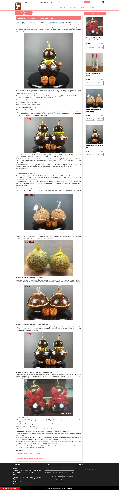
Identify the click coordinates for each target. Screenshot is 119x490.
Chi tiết (101, 47)
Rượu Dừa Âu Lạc (90, 469)
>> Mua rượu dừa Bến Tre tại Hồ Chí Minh (28, 453)
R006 (88, 43)
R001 (88, 151)
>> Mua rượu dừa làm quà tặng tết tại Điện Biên (29, 458)
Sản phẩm (73, 7)
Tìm (87, 2)
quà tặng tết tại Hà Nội (58, 22)
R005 (88, 79)
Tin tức (83, 7)
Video (92, 7)
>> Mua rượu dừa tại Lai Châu (24, 456)
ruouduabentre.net (25, 168)
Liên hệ (101, 7)
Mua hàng (91, 47)
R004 (88, 115)
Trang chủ (62, 7)
